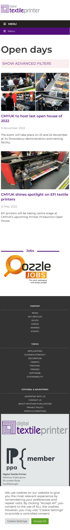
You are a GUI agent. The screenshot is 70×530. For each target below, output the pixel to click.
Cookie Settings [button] (17, 521)
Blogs (35, 320)
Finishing (35, 365)
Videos (35, 324)
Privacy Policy (35, 407)
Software (35, 373)
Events (35, 331)
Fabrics (35, 362)
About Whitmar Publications (35, 404)
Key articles (35, 316)
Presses (35, 369)
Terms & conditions (35, 411)
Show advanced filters (26, 63)
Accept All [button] (40, 521)
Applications (35, 351)
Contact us (35, 400)
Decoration (35, 358)
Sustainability (35, 376)
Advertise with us (35, 396)
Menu (12, 24)
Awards (35, 327)
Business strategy (35, 354)
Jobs (30, 251)
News (35, 313)
